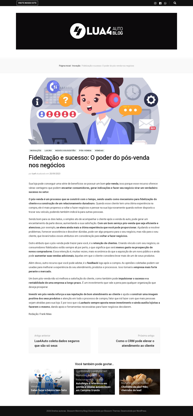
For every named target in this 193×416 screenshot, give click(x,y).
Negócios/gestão (65, 151)
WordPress (141, 411)
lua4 (34, 174)
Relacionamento (85, 379)
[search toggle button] (175, 3)
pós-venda (85, 151)
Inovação (35, 151)
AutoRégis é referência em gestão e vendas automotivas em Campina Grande (93, 387)
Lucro (48, 151)
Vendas (99, 151)
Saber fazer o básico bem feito (49, 390)
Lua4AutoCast (99, 371)
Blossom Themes (112, 411)
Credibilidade (83, 371)
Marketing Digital (51, 382)
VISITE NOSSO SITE (27, 3)
